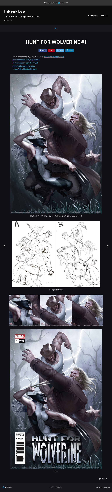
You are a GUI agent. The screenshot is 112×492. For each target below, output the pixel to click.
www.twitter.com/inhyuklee (24, 66)
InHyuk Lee (14, 11)
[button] (103, 478)
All (56, 28)
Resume (104, 15)
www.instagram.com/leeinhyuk (25, 63)
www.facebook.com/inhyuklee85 (26, 60)
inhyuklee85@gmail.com (54, 57)
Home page (93, 15)
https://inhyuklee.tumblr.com (25, 69)
